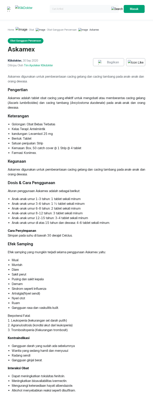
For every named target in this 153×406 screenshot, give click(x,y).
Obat (31, 29)
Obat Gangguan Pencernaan (62, 29)
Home (11, 29)
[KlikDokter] (31, 9)
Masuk (134, 9)
